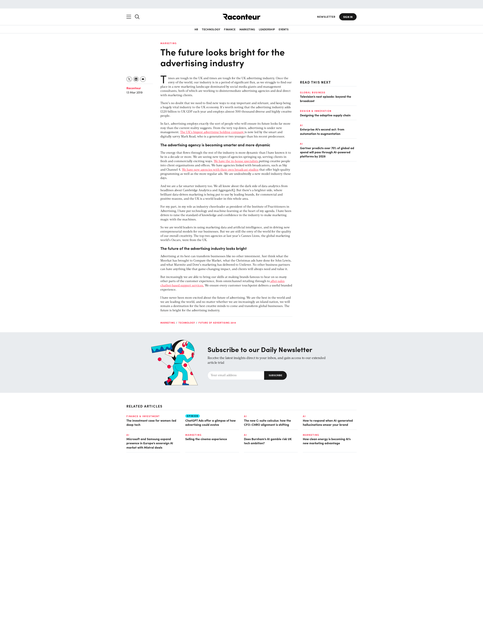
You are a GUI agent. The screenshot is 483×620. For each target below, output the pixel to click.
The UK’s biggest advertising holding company (212, 132)
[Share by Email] (143, 79)
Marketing (247, 29)
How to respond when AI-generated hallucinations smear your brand (328, 422)
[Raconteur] (241, 17)
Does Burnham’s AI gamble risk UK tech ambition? (268, 441)
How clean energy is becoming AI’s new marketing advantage (327, 441)
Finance (229, 29)
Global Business (312, 92)
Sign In (348, 17)
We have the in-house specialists (236, 161)
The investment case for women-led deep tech (151, 422)
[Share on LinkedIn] (136, 79)
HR (196, 29)
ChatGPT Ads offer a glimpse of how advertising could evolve (210, 422)
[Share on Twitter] (129, 79)
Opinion (192, 415)
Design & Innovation (315, 110)
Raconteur (133, 88)
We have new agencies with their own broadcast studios (220, 169)
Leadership (267, 29)
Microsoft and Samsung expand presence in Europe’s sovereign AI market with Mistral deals (149, 443)
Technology (211, 29)
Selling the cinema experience (206, 439)
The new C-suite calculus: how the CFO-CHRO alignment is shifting (267, 422)
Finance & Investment (143, 416)
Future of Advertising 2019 (217, 322)
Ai (301, 125)
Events (283, 29)
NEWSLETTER (326, 16)
